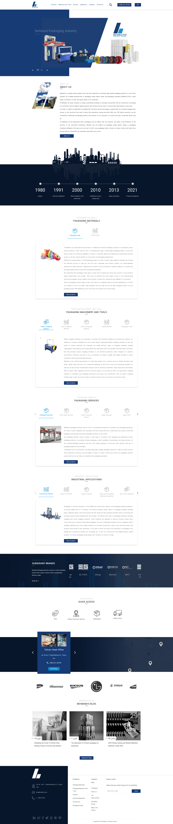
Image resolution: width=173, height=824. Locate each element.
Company (91, 5)
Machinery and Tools (65, 5)
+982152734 (41, 798)
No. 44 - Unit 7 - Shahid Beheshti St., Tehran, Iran (49, 786)
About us (94, 792)
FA (138, 5)
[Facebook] (43, 817)
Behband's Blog (86, 758)
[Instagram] (51, 818)
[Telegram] (46, 818)
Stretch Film (76, 802)
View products (71, 295)
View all (34, 581)
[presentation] (33, 70)
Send (136, 791)
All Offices (53, 669)
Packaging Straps (78, 805)
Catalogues (94, 788)
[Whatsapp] (55, 817)
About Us (67, 136)
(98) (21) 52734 (55, 663)
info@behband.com (41, 792)
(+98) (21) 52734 (124, 5)
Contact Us (100, 5)
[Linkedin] (34, 817)
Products (53, 5)
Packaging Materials (79, 785)
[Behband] (35, 5)
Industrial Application (79, 798)
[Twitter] (38, 818)
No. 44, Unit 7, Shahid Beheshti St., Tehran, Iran (54, 656)
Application (83, 5)
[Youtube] (60, 817)
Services (75, 5)
